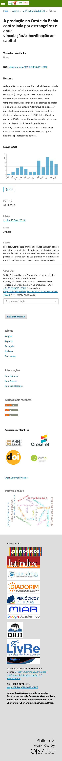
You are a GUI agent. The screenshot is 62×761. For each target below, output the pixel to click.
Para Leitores (11, 376)
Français (9, 346)
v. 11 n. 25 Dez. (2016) (34, 11)
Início (5, 11)
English (8, 336)
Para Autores (11, 381)
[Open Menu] (3, 3)
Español (9, 341)
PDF (10, 189)
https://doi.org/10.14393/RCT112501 (28, 66)
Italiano (9, 351)
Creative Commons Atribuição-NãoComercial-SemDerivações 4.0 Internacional (27, 675)
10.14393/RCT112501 (14, 288)
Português (10, 356)
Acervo (15, 11)
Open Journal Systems (16, 477)
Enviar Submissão (16, 316)
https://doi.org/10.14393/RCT (22, 687)
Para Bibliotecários (14, 386)
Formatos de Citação (15, 301)
